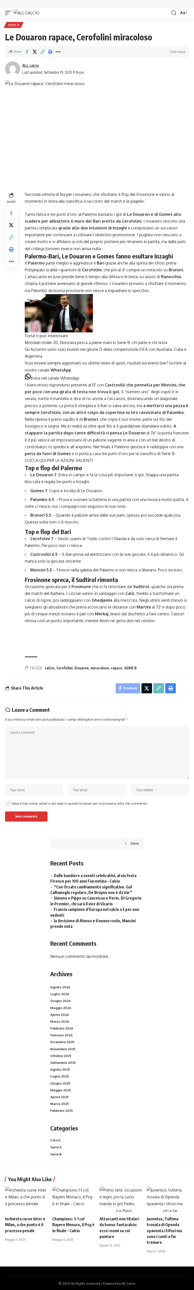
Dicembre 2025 (62, 1042)
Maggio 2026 (60, 1008)
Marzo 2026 (59, 1021)
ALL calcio (30, 65)
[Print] (50, 52)
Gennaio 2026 (61, 1035)
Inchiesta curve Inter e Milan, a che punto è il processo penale (25, 1224)
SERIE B (130, 668)
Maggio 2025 (60, 1090)
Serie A (56, 1147)
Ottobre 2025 (60, 1056)
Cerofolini (64, 668)
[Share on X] (34, 52)
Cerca (135, 843)
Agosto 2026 (60, 987)
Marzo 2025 (59, 1104)
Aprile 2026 (59, 1015)
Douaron (82, 668)
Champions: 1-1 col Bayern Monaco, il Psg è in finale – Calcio (73, 1224)
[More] (58, 52)
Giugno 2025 (60, 1083)
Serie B (13, 25)
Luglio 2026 (59, 994)
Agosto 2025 (60, 1069)
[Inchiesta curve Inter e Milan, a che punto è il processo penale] (26, 1199)
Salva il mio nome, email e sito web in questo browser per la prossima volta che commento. (79, 803)
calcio (49, 668)
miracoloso (100, 668)
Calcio (55, 1140)
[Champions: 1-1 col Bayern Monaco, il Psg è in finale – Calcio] (73, 1199)
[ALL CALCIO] (26, 12)
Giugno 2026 (60, 1001)
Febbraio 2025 (61, 1111)
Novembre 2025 (62, 1049)
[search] (174, 13)
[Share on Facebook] (26, 52)
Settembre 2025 (63, 1063)
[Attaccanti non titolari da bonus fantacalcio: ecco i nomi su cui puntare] (121, 1199)
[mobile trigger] (9, 12)
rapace (116, 668)
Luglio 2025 (59, 1076)
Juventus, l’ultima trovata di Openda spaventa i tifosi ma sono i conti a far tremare (164, 1230)
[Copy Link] (42, 52)
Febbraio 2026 (61, 1028)
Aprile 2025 (59, 1097)
